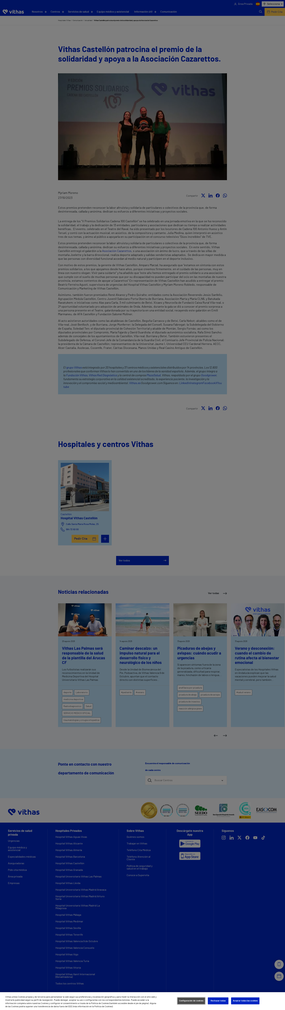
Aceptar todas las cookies (245, 1001)
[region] (142, 1001)
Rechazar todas (218, 1001)
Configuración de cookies (191, 1001)
